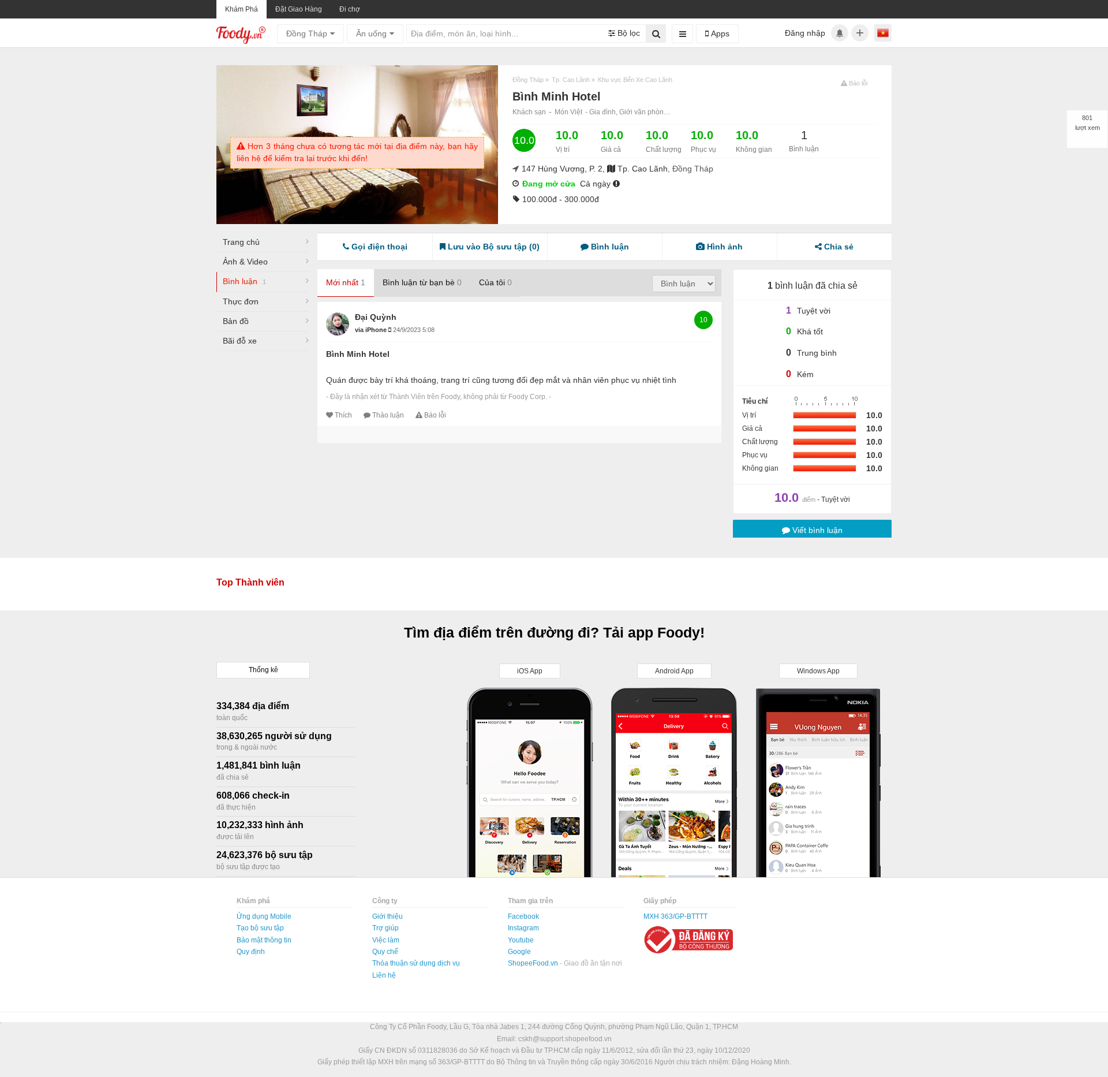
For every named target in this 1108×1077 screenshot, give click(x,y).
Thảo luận (388, 415)
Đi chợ (349, 9)
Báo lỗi (435, 415)
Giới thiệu (387, 916)
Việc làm (385, 940)
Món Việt (568, 112)
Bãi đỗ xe (240, 340)
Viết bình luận (816, 530)
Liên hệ (384, 975)
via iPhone (371, 329)
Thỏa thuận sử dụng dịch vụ (416, 963)
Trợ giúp (385, 928)
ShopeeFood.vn (534, 963)
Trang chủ (241, 242)
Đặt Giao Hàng (298, 9)
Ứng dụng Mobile (264, 916)
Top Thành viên (250, 582)
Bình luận (244, 281)
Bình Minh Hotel (358, 354)
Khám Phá (241, 9)
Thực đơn (241, 301)
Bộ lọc (627, 33)
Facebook (523, 916)
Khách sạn (529, 112)
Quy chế (385, 952)
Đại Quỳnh (375, 317)
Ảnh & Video (245, 261)
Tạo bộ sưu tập (260, 928)
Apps (719, 33)
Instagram (523, 928)
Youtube (521, 940)
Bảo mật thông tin (264, 940)
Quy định (251, 952)
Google (519, 952)
